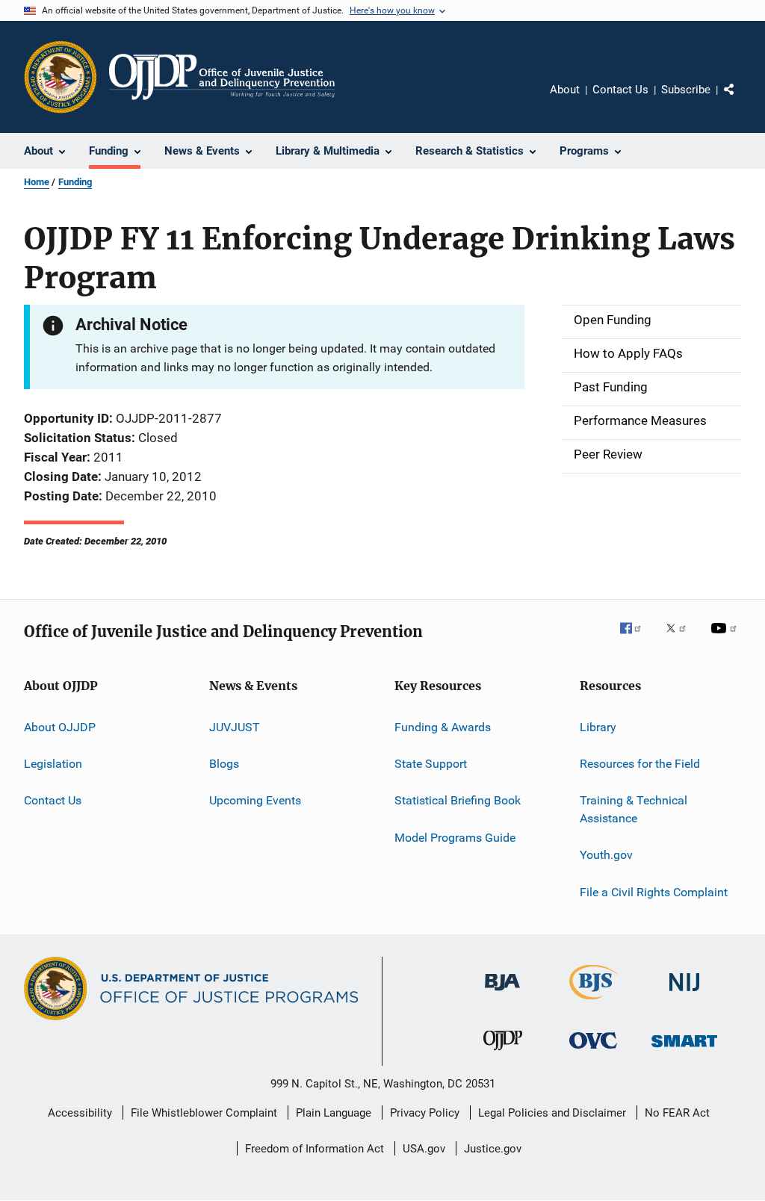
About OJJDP (60, 726)
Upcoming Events (255, 800)
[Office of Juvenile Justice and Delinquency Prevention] (502, 1053)
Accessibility (80, 1113)
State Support (430, 764)
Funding (75, 181)
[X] (681, 638)
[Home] (222, 77)
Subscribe (685, 89)
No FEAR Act (677, 1113)
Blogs (224, 764)
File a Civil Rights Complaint (654, 892)
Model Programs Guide (454, 838)
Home (36, 181)
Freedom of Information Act (314, 1148)
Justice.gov (492, 1148)
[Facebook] (636, 638)
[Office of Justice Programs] (60, 77)
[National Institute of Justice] (684, 993)
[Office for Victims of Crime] (593, 1051)
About (565, 89)
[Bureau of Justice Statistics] (593, 1002)
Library (598, 726)
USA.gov (424, 1148)
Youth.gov (606, 855)
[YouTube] (726, 638)
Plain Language (333, 1113)
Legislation (53, 764)
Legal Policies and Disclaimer (552, 1113)
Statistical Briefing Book (457, 800)
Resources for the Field (640, 764)
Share (741, 100)
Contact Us (620, 89)
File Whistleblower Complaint (204, 1113)
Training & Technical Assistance (633, 809)
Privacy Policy (424, 1113)
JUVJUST (234, 726)
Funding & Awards (442, 726)
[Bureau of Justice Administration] (502, 993)
